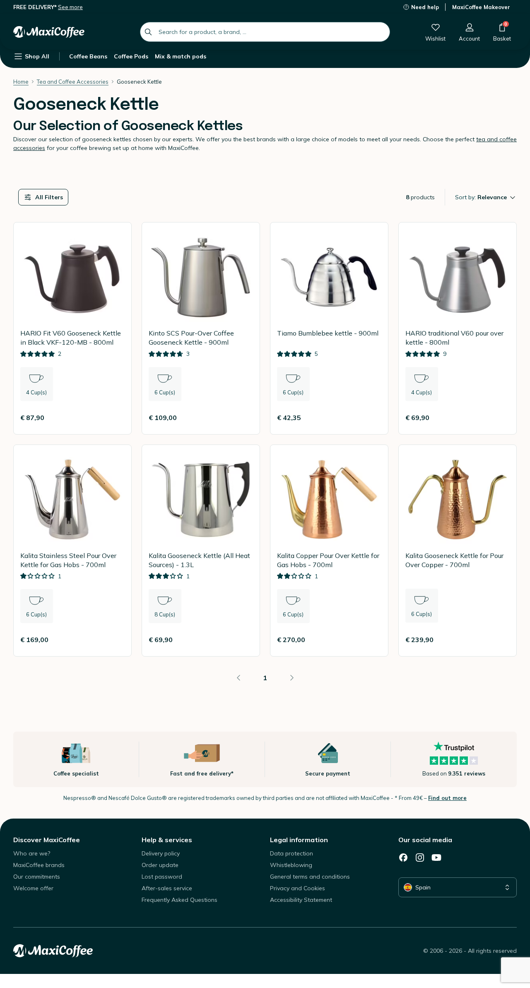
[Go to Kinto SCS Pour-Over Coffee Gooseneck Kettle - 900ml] (201, 328)
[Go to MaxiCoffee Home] (48, 32)
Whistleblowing (291, 865)
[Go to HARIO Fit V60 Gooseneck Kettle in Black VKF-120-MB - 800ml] (72, 328)
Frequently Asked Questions (179, 899)
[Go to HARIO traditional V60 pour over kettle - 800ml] (457, 328)
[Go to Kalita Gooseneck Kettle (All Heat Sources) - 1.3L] (201, 551)
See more (70, 7)
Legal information (299, 840)
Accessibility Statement (301, 899)
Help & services (167, 840)
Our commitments (36, 876)
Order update (160, 865)
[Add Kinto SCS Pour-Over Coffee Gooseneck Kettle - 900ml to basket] (243, 418)
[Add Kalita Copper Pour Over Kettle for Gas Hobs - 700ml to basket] (371, 640)
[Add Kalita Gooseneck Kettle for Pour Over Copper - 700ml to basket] (500, 640)
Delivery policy (161, 853)
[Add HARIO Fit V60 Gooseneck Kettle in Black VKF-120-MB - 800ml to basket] (115, 418)
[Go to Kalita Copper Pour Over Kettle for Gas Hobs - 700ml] (329, 551)
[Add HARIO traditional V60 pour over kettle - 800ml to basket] (500, 418)
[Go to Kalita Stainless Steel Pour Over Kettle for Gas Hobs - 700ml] (72, 551)
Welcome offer (33, 888)
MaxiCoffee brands (39, 865)
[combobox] (265, 32)
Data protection (291, 853)
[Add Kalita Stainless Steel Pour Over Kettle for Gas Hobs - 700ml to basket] (115, 640)
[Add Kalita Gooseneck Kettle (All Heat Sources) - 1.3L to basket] (243, 640)
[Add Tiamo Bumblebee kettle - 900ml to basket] (371, 418)
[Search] (148, 32)
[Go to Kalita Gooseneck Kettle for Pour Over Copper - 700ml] (457, 551)
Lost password (162, 876)
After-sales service (167, 888)
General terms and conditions (310, 876)
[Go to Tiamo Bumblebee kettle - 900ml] (329, 328)
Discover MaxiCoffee (46, 840)
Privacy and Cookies (297, 888)
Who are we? (31, 853)
